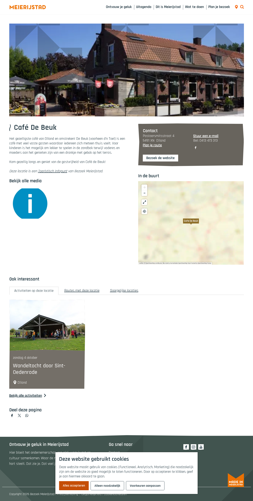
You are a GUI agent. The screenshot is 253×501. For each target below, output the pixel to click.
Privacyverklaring (67, 494)
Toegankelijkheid (90, 494)
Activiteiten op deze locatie (34, 290)
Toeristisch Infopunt (52, 171)
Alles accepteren (74, 485)
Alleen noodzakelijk (107, 486)
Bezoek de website (160, 158)
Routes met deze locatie (81, 290)
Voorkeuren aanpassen (145, 486)
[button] (191, 223)
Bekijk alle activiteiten (25, 395)
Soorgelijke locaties (124, 290)
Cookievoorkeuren (115, 494)
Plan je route (152, 145)
